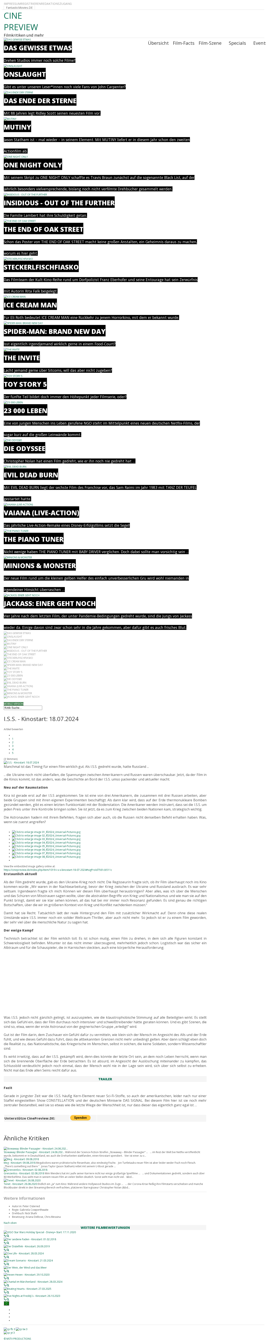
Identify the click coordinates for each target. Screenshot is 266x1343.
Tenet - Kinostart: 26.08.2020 (20, 1184)
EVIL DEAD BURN (31, 474)
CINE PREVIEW (21, 21)
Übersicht (158, 43)
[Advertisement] (105, 982)
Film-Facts (184, 43)
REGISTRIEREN (31, 4)
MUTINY (17, 127)
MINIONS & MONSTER (40, 565)
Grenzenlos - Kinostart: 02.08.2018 (24, 1173)
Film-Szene (210, 43)
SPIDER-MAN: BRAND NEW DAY (55, 331)
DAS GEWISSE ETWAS (38, 47)
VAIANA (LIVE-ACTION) (41, 512)
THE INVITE (22, 357)
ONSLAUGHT (25, 74)
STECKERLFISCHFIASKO (41, 267)
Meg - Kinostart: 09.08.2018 (20, 1163)
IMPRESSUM (12, 4)
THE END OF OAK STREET (43, 229)
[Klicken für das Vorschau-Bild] (21, 762)
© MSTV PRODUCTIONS (17, 1339)
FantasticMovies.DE (19, 8)
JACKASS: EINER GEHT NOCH (50, 603)
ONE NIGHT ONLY (33, 164)
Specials (237, 43)
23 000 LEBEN (25, 410)
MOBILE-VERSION (13, 704)
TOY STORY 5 (25, 384)
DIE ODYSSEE (24, 448)
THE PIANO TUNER (34, 539)
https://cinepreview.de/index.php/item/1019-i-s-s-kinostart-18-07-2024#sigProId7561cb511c (58, 870)
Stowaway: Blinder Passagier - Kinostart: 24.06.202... (34, 1152)
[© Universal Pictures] (46, 832)
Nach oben (10, 1223)
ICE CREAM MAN (30, 304)
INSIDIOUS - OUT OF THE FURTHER (59, 202)
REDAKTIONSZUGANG (56, 4)
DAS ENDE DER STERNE (40, 100)
